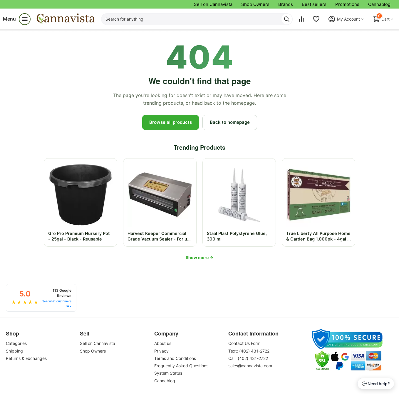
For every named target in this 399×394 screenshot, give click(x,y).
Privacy (161, 350)
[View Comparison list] (301, 19)
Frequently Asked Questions (181, 365)
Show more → (199, 257)
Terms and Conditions (175, 358)
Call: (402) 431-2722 (248, 358)
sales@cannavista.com (250, 365)
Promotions (347, 4)
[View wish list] (316, 19)
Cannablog (379, 4)
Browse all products (170, 122)
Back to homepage (230, 122)
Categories (16, 343)
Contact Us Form (244, 343)
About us (162, 343)
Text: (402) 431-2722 (248, 350)
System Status (168, 372)
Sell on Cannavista (213, 4)
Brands (285, 4)
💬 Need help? (376, 383)
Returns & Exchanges (26, 358)
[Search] (286, 19)
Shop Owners (255, 4)
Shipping (14, 350)
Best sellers (314, 4)
